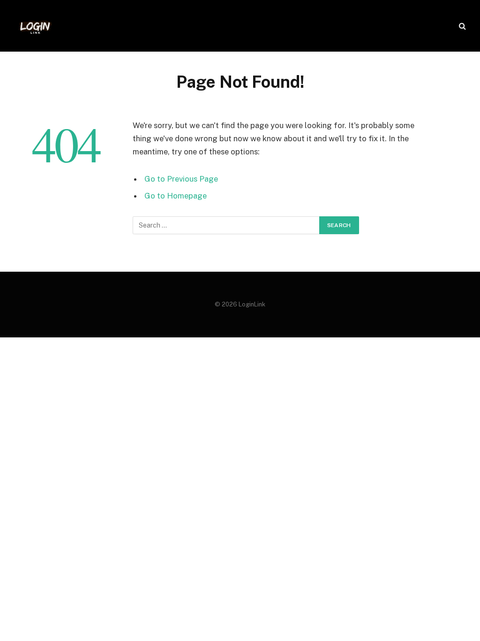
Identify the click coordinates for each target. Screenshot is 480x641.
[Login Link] (35, 26)
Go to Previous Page (181, 178)
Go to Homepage (175, 195)
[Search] (461, 26)
